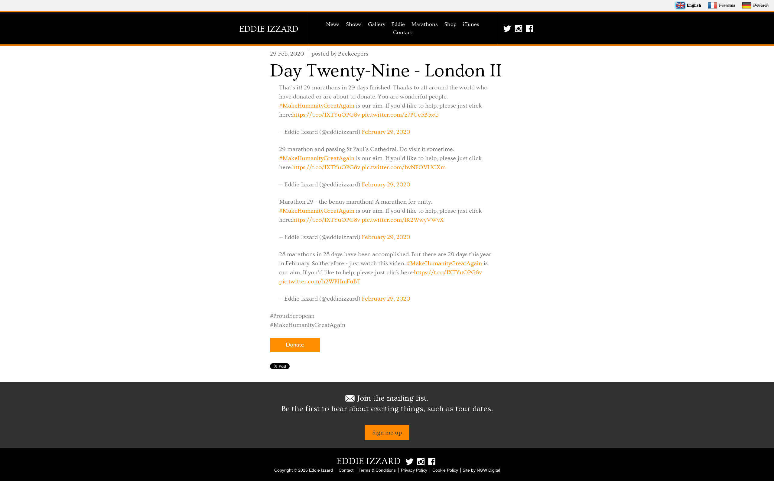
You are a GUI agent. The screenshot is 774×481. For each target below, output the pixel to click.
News (333, 24)
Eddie (398, 24)
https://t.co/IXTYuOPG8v (326, 114)
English (694, 5)
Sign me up (387, 432)
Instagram (519, 28)
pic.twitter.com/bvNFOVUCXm (404, 167)
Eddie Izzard (268, 29)
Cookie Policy (445, 470)
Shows (354, 24)
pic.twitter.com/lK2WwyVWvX (403, 220)
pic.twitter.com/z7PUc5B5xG (400, 114)
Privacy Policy (414, 470)
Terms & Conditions (377, 470)
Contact (402, 32)
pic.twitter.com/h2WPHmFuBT (320, 281)
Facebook (530, 28)
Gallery (376, 24)
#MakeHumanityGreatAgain (316, 105)
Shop (450, 24)
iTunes (471, 24)
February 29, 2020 (386, 132)
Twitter (508, 28)
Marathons (424, 24)
